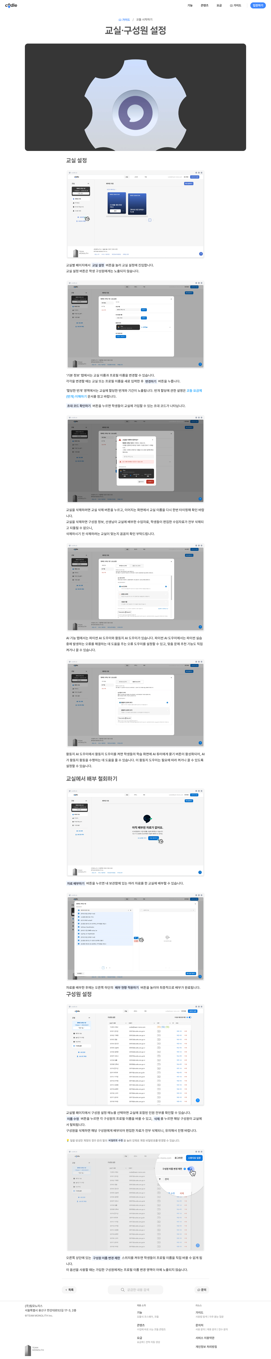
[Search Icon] (135, 1290)
